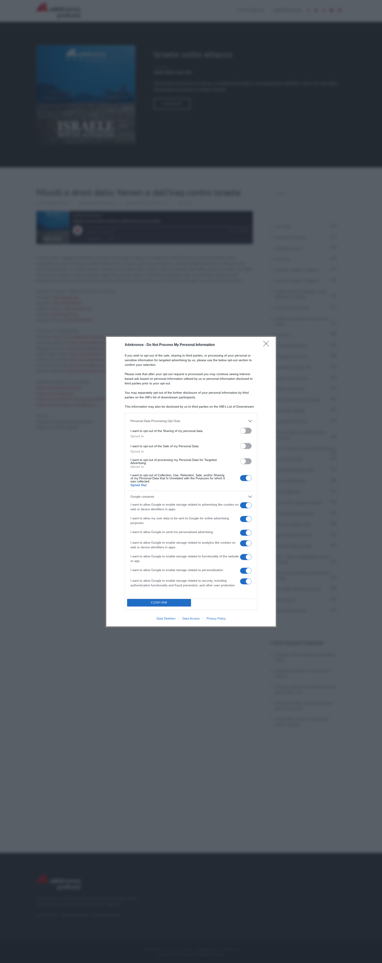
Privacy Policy (216, 618)
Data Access (191, 618)
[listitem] (191, 421)
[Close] (267, 345)
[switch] (246, 431)
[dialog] (191, 481)
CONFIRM (159, 602)
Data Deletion (166, 618)
